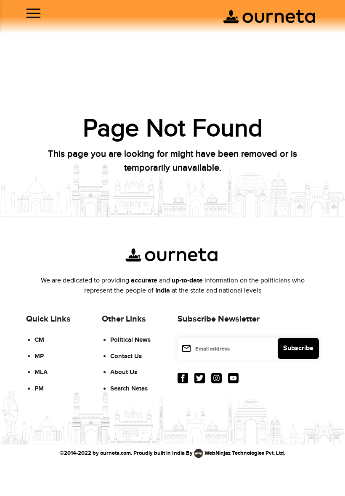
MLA (41, 372)
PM (39, 389)
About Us (123, 372)
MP (39, 356)
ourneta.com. (116, 453)
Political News (130, 340)
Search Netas (129, 389)
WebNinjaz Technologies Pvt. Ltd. (244, 453)
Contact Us (126, 356)
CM (39, 340)
